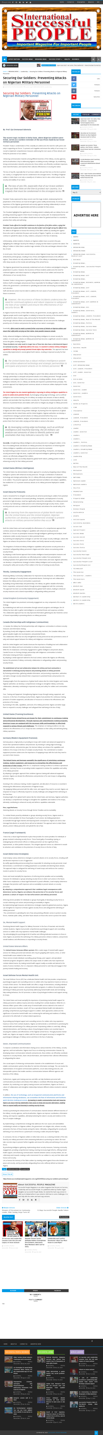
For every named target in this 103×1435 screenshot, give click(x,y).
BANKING (76, 244)
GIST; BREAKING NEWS (81, 365)
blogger (13, 1290)
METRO (76, 463)
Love (75, 460)
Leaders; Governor (80, 453)
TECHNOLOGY (78, 569)
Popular (86, 114)
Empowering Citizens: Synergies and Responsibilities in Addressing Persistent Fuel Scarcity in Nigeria (23, 1385)
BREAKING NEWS (41, 59)
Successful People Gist (82, 558)
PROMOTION (78, 491)
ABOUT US (14, 1344)
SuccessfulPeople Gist (82, 565)
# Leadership (25, 1169)
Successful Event (80, 551)
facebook (57, 1290)
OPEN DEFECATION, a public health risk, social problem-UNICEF (55, 1373)
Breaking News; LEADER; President (87, 316)
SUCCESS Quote (79, 519)
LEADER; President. (80, 421)
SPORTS (76, 516)
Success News (78, 533)
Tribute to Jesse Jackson (86, 1369)
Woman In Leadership (81, 597)
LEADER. (76, 414)
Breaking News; (79, 279)
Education (77, 355)
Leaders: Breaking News (82, 446)
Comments (96, 114)
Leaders (76, 435)
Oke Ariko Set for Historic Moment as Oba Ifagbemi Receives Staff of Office (88, 135)
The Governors (79, 579)
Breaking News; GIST (81, 288)
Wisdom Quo (78, 586)
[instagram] (16, 2)
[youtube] (30, 2)
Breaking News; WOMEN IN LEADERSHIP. (82, 340)
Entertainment (79, 362)
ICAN (75, 407)
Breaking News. (79, 272)
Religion (76, 505)
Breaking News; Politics (19, 65)
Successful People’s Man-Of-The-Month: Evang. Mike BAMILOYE (88, 1404)
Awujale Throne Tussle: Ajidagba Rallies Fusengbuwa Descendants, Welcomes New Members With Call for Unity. (35, 1243)
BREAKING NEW (78, 247)
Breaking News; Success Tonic (85, 330)
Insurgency (77, 411)
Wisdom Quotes (79, 593)
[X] (93, 1340)
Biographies (81, 2)
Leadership (24, 71)
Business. (77, 344)
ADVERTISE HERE (36, 1344)
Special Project (79, 530)
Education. (77, 358)
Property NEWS (79, 498)
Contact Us (70, 2)
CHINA (75, 351)
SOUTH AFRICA (78, 512)
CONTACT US (23, 1344)
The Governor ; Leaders (82, 576)
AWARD (75, 237)
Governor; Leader (80, 390)
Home (62, 2)
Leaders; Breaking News (82, 449)
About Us (91, 2)
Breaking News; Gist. (81, 307)
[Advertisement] (35, 1272)
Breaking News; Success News (85, 326)
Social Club (77, 526)
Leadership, (48, 87)
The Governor (78, 572)
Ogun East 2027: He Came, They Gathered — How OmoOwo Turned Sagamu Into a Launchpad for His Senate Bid (62, 65)
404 (98, 2)
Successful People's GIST (83, 562)
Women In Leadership (81, 600)
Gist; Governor (79, 383)
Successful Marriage (81, 554)
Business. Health (80, 348)
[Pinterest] (99, 1340)
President (77, 495)
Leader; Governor (80, 432)
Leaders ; (77, 439)
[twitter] (26, 2)
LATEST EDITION (14, 59)
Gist (74, 376)
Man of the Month (80, 467)
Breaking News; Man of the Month (86, 319)
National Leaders (80, 484)
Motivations (78, 474)
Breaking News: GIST (81, 275)
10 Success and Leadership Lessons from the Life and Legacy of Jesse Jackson (12, 1241)
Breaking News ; (79, 263)
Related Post (8, 1217)
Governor (77, 386)
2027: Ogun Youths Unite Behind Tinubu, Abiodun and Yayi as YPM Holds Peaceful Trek (90, 175)
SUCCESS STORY (55, 59)
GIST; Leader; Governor (82, 372)
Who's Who (77, 583)
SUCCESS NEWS (27, 59)
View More (65, 1217)
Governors (77, 397)
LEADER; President (80, 418)
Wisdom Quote (78, 590)
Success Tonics (79, 547)
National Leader (79, 481)
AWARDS (76, 240)
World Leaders (78, 604)
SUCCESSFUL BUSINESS (81, 523)
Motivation (77, 470)
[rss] (23, 2)
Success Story (78, 540)
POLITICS (76, 488)
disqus (35, 1290)
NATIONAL (77, 477)
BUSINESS (75, 59)
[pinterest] (19, 2)
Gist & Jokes (78, 379)
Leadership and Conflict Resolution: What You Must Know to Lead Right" (57, 1241)
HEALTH (67, 59)
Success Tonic (78, 544)
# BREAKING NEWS (13, 1169)
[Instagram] (95, 1340)
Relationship (78, 502)
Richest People (79, 509)
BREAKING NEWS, (39, 87)
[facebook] (12, 2)
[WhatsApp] (98, 1340)
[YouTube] (96, 1340)
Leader (76, 428)
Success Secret (79, 537)
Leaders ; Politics (80, 442)
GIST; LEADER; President (82, 369)
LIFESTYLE (77, 425)
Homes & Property (80, 404)
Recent (76, 114)
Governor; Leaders (80, 393)
